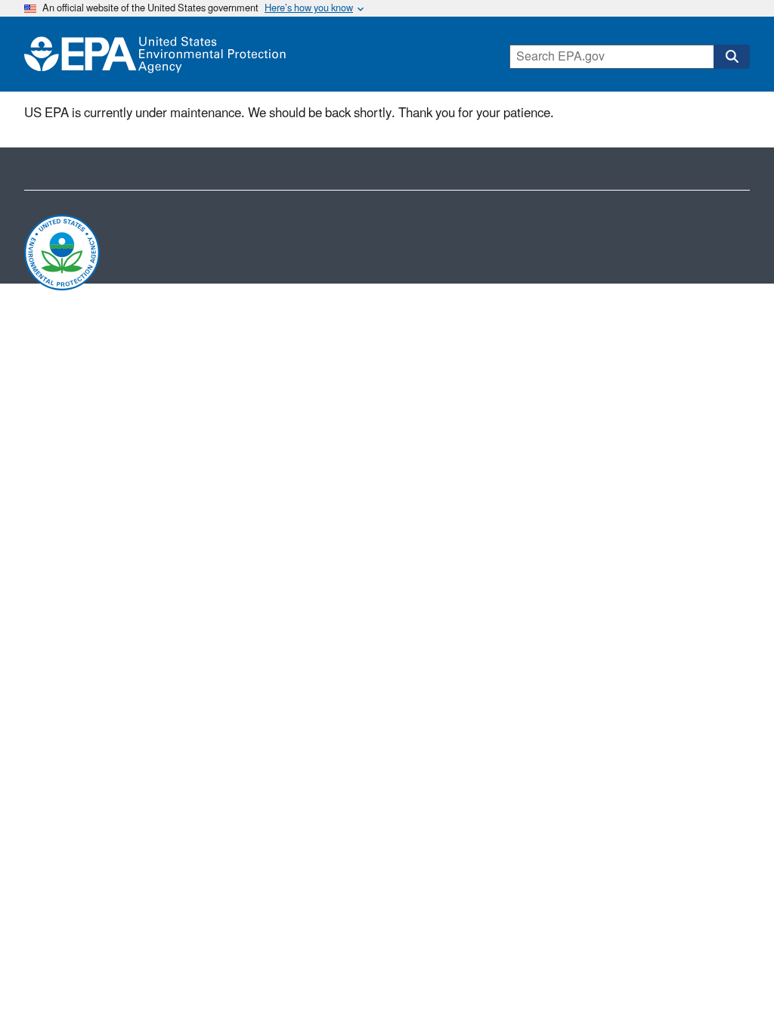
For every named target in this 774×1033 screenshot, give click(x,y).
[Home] (155, 54)
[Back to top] (732, 991)
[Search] (732, 57)
